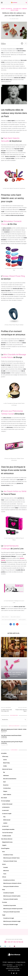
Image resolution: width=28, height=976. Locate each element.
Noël (4, 782)
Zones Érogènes (5, 848)
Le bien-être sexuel (7, 804)
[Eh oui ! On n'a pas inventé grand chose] (14, 946)
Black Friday (6, 763)
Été (4, 772)
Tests (4, 873)
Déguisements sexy (7, 842)
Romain (3, 44)
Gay (4, 816)
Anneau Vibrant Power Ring (13, 276)
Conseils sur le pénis (8, 893)
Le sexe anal (5, 810)
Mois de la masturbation (9, 778)
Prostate (4, 902)
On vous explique (5, 801)
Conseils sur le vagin (8, 918)
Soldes (5, 766)
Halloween (6, 775)
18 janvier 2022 (14, 18)
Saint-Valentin (6, 8)
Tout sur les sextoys (7, 832)
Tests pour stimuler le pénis (10, 899)
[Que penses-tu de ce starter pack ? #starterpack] (5, 946)
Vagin (3, 915)
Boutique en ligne (14, 970)
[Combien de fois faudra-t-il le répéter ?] (19, 946)
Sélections (14, 10)
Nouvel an (5, 785)
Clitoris (4, 877)
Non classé (4, 797)
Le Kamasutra (5, 807)
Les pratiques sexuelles (8, 829)
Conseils (5, 867)
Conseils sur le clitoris (9, 880)
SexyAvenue (16, 942)
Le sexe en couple (6, 813)
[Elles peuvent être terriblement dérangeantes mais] (0, 946)
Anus (3, 851)
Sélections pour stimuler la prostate (12, 908)
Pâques (5, 791)
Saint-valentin (22, 619)
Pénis (3, 889)
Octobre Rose (7, 788)
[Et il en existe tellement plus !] (9, 946)
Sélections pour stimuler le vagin (11, 921)
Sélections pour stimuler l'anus (11, 858)
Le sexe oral (5, 826)
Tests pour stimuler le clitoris (11, 886)
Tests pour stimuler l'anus (10, 861)
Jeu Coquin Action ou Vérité (14, 491)
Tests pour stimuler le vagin (10, 924)
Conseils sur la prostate (9, 905)
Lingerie (4, 845)
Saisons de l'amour (20, 8)
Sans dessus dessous (6, 839)
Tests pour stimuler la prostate (11, 912)
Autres (5, 759)
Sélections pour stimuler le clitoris (12, 883)
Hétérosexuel (6, 820)
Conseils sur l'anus (8, 854)
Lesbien (5, 823)
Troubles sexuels (6, 835)
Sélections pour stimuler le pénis (11, 896)
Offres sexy (5, 756)
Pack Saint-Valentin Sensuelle (9, 619)
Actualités (4, 753)
